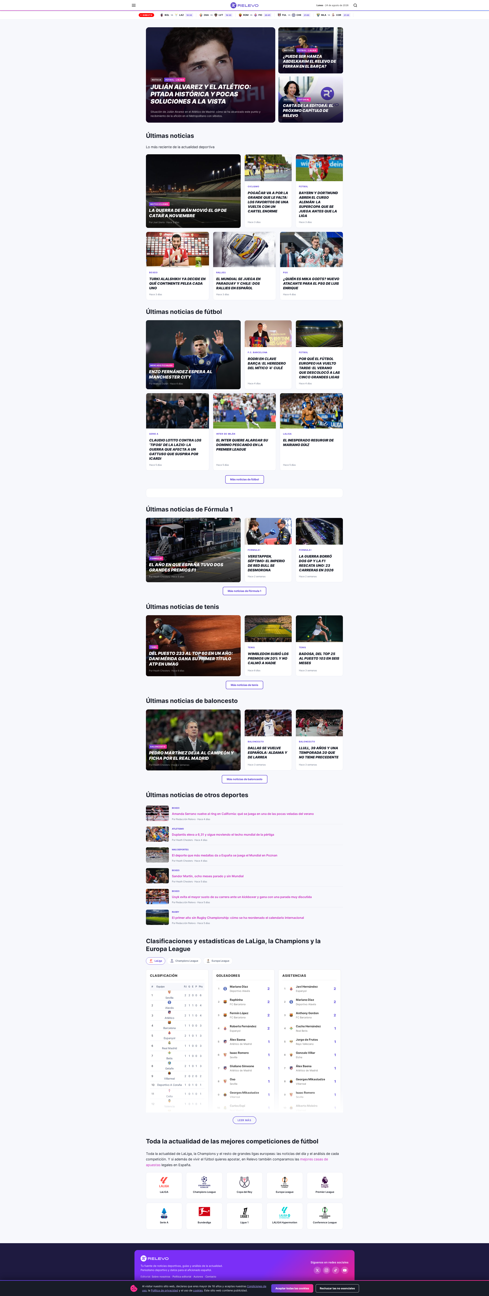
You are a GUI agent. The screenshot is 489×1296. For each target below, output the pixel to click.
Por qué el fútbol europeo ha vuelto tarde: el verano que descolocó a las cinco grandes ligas (319, 368)
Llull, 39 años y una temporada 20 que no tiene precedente (318, 752)
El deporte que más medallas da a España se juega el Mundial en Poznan (224, 855)
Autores (198, 1276)
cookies (198, 1290)
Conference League (325, 1222)
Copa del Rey (244, 1191)
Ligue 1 (244, 1222)
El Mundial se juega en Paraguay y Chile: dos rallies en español (238, 283)
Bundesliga (204, 1222)
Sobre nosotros (161, 1276)
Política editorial (181, 1276)
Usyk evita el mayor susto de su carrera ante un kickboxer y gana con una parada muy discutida (242, 897)
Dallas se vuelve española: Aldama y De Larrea (267, 752)
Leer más (244, 1120)
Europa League (285, 1191)
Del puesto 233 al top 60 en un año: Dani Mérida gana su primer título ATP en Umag (191, 658)
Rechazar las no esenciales (337, 1288)
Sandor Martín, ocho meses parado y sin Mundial (208, 876)
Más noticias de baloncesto (244, 779)
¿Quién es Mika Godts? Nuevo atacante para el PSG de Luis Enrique (311, 283)
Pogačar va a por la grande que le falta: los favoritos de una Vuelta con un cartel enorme (268, 202)
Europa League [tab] (220, 960)
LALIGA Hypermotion (284, 1222)
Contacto (210, 1276)
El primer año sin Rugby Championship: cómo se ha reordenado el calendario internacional (238, 918)
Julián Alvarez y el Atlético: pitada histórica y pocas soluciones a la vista (201, 94)
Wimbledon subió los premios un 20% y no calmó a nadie (268, 658)
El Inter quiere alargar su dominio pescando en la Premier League (242, 444)
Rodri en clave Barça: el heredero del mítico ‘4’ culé (267, 363)
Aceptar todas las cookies (292, 1288)
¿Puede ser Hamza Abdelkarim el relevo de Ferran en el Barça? (309, 61)
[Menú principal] (134, 5)
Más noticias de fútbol (244, 479)
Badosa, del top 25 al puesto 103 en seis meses (319, 658)
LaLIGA (164, 1191)
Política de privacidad (164, 1290)
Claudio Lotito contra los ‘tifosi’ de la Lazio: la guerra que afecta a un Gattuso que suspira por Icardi (175, 449)
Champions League (204, 1191)
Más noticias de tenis (244, 685)
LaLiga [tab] (158, 960)
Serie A (164, 1222)
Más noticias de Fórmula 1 (244, 591)
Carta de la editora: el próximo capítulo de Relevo (308, 110)
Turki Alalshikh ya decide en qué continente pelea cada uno (177, 283)
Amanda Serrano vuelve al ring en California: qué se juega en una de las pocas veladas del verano (243, 814)
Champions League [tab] (186, 960)
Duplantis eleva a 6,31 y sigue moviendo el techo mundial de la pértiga (223, 834)
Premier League (325, 1191)
